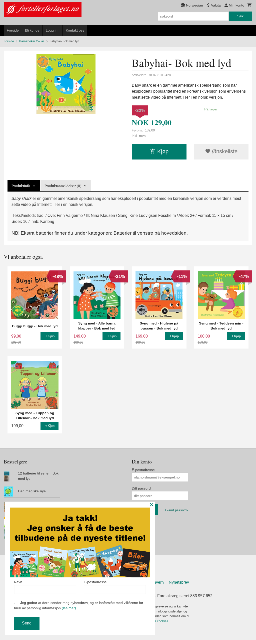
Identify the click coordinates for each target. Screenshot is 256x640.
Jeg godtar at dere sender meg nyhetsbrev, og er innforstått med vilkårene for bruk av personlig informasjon (78, 605)
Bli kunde (32, 30)
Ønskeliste (224, 151)
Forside (13, 30)
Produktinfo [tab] (21, 185)
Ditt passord (141, 488)
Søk (240, 16)
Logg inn (53, 30)
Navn (18, 582)
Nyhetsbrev (179, 582)
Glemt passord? (176, 510)
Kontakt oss (75, 30)
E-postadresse (143, 470)
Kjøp (162, 151)
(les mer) (69, 608)
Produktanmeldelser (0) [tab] (62, 185)
